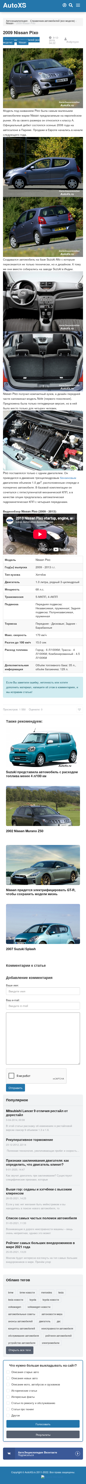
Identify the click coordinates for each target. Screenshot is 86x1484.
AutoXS (14, 5)
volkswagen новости (39, 1306)
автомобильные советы (21, 1314)
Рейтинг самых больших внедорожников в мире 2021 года (40, 1244)
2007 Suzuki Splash (21, 949)
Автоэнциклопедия (17, 20)
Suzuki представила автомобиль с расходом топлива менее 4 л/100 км (42, 774)
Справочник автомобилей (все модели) (52, 20)
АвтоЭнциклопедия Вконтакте (37, 1453)
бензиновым (68, 478)
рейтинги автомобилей (58, 1335)
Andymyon (72, 42)
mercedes (46, 1292)
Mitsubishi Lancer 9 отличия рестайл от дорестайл (37, 1113)
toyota (33, 1299)
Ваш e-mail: (13, 1000)
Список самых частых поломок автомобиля (41, 1218)
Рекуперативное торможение (29, 1139)
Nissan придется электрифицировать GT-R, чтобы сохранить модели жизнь (40, 892)
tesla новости (15, 1299)
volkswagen (14, 1306)
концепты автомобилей (21, 1328)
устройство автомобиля (21, 1342)
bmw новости (27, 1292)
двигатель (44, 1321)
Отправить (15, 1088)
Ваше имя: (12, 985)
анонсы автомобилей (20, 1321)
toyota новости (51, 1299)
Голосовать (43, 1424)
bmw (10, 1292)
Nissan (10, 23)
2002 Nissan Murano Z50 (24, 831)
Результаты (43, 1435)
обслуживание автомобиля (23, 1335)
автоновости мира (52, 1314)
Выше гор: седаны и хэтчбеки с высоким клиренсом (39, 1191)
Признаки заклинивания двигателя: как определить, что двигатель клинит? (37, 1162)
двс (59, 1321)
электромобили (50, 1342)
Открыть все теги (20, 1350)
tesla (61, 1292)
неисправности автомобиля (57, 1328)
